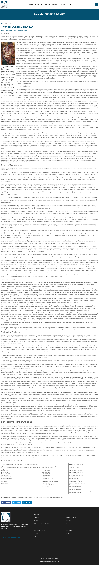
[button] (6, 502)
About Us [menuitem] (38, 4)
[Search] (96, 4)
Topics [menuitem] (63, 4)
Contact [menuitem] (71, 4)
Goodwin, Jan (12, 30)
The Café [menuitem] (47, 4)
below (31, 162)
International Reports (22, 30)
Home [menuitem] (31, 4)
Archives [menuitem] (54, 4)
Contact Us (3, 531)
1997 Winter (5, 30)
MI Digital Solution (54, 561)
